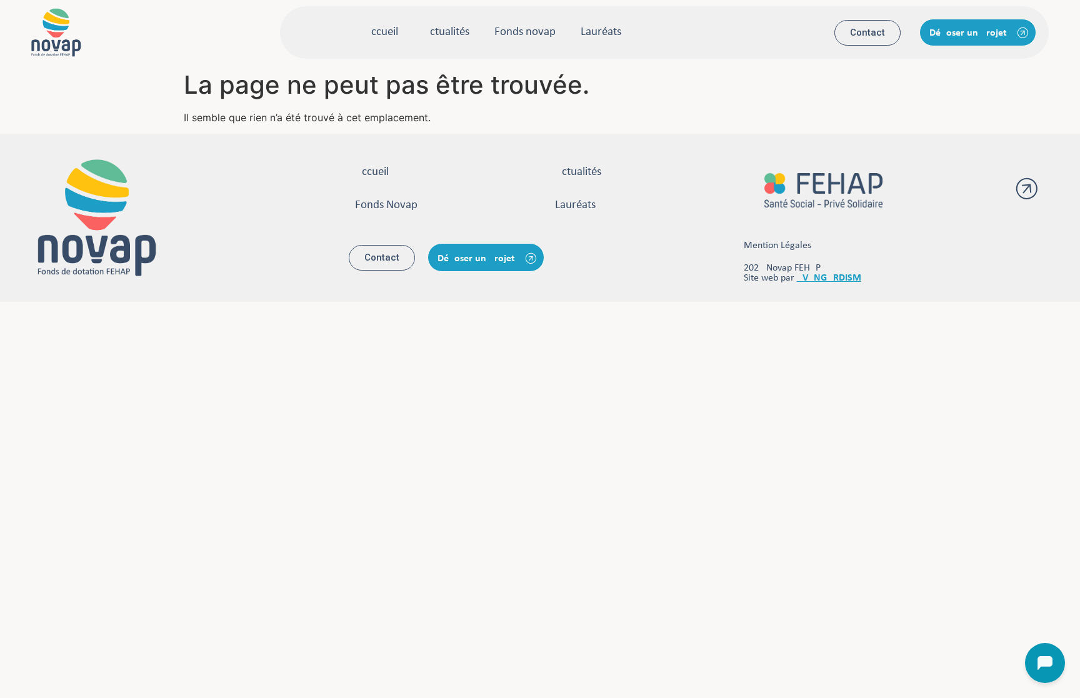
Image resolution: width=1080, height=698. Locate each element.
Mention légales (777, 246)
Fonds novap (525, 32)
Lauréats (601, 32)
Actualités (446, 32)
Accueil (381, 32)
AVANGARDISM (829, 278)
